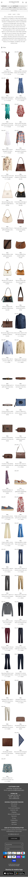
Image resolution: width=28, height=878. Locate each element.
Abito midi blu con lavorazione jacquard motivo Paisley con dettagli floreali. (20, 98)
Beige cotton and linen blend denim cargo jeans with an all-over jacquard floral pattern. (21, 595)
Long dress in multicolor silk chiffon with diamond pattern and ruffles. (7, 72)
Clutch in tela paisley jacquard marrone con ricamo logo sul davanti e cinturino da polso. (7, 438)
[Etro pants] (20, 609)
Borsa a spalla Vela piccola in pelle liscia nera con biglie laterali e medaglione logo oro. (7, 307)
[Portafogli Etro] (20, 714)
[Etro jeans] (7, 530)
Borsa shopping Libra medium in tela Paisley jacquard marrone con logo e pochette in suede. (21, 176)
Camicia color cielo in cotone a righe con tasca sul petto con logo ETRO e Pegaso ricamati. (7, 359)
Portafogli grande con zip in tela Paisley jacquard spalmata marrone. (20, 726)
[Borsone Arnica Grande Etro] (7, 321)
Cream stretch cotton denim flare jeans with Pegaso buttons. (7, 543)
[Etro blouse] (7, 164)
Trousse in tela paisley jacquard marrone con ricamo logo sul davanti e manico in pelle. (7, 464)
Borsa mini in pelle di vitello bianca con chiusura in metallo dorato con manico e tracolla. (7, 281)
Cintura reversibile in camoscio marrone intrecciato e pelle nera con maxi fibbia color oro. (21, 386)
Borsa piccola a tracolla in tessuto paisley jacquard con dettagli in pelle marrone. (20, 229)
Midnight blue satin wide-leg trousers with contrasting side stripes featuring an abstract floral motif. (20, 648)
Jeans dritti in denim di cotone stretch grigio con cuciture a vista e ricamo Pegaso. (7, 595)
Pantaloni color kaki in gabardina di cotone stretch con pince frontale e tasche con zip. (7, 700)
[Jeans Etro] (7, 556)
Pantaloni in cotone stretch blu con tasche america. (20, 674)
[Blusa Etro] (20, 138)
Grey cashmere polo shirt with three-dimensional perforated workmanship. (7, 621)
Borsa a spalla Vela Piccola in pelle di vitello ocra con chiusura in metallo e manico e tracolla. (20, 281)
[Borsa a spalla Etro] (20, 216)
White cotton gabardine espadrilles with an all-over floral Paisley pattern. (20, 490)
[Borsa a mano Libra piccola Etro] (7, 190)
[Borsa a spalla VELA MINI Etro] (7, 269)
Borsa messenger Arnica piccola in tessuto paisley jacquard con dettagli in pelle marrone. (20, 307)
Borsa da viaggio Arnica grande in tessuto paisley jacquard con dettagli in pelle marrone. (7, 333)
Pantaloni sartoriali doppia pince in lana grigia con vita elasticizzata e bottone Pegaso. (20, 700)
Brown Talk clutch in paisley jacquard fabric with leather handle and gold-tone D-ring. (20, 464)
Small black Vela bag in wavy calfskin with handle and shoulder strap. (21, 202)
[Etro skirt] (20, 504)
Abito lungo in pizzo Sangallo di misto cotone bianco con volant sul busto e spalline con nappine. (7, 150)
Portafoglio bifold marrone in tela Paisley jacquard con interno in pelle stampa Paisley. (7, 752)
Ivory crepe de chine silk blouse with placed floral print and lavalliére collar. (7, 176)
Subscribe (14, 838)
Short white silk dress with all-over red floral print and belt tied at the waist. (20, 124)
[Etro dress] (7, 59)
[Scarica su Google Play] (20, 873)
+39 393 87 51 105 (17, 788)
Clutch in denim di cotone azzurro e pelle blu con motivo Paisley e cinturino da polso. (21, 412)
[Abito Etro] (7, 85)
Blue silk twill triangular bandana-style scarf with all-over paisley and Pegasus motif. (20, 752)
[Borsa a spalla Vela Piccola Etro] (20, 269)
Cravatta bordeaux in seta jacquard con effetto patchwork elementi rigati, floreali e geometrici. (7, 490)
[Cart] (26, 2)
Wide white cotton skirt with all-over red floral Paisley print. (20, 517)
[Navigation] (1, 2)
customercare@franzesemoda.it (15, 790)
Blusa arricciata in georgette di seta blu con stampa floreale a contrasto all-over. (20, 150)
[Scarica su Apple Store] (8, 873)
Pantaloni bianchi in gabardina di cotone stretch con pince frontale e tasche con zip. (7, 726)
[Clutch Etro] (20, 399)
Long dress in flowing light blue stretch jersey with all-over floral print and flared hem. (7, 124)
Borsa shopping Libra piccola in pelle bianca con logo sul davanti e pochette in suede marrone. (7, 202)
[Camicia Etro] (7, 347)
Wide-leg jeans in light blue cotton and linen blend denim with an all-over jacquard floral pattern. (21, 543)
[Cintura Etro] (7, 373)
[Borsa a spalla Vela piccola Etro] (7, 295)
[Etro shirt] (20, 321)
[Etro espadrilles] (20, 478)
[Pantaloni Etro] (20, 661)
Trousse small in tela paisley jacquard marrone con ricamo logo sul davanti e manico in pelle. (20, 438)
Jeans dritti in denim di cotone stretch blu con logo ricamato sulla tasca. (21, 569)
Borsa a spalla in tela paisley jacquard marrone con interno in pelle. (7, 255)
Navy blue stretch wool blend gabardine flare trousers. (7, 674)
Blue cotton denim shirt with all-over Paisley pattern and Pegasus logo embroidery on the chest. (20, 333)
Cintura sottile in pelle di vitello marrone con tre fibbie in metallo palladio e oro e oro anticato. (7, 412)
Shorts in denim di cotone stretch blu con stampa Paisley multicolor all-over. (7, 778)
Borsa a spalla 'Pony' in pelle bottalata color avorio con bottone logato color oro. (7, 229)
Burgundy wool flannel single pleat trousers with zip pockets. (7, 648)
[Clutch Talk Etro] (20, 452)
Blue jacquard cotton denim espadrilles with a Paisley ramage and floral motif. (7, 517)
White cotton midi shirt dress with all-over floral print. (20, 72)
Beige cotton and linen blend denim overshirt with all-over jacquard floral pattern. (21, 360)
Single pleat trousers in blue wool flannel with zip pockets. (21, 621)
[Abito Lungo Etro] (7, 138)
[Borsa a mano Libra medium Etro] (20, 164)
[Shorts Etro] (7, 766)
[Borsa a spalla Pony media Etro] (20, 242)
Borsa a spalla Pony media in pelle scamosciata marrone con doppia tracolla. (20, 255)
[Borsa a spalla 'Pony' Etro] (7, 216)
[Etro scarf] (20, 740)
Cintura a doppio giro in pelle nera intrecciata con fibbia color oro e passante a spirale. (7, 386)
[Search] (22, 2)
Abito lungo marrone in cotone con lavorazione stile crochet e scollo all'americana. (7, 98)
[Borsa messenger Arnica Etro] (20, 295)
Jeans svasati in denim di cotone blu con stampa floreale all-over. (7, 569)
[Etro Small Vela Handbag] (20, 190)
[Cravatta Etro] (7, 478)
